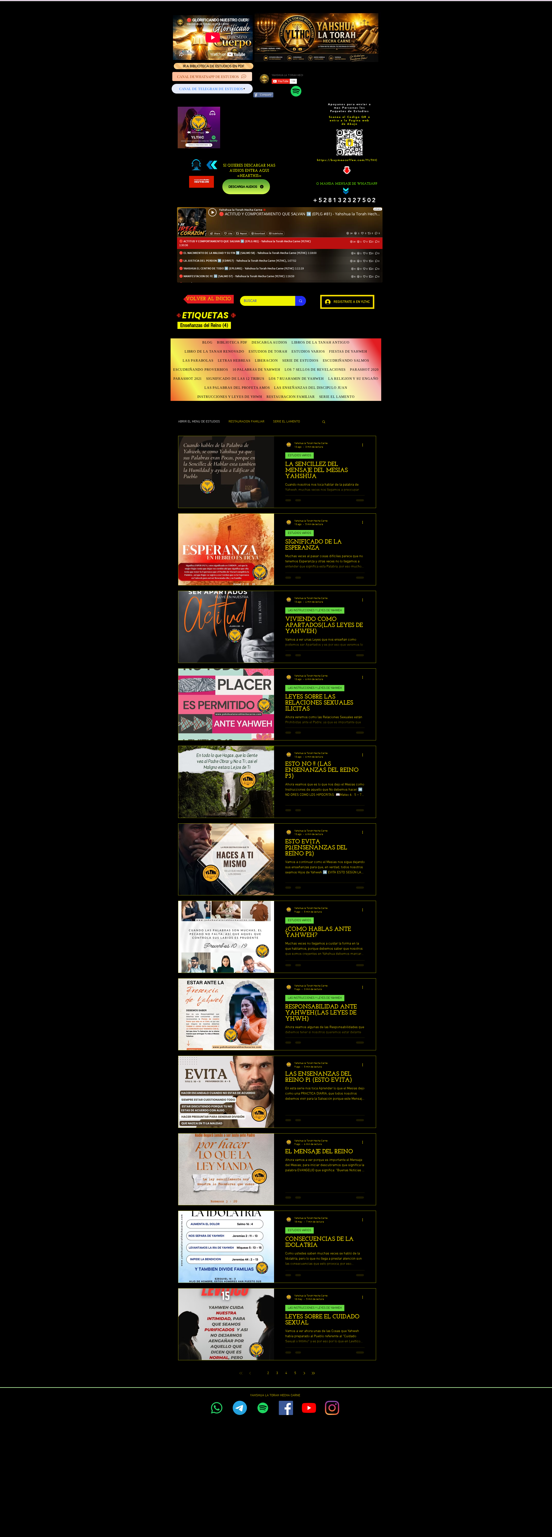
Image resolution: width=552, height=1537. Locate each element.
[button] (214, 351)
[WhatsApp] (217, 1408)
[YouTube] (309, 1408)
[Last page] (313, 1373)
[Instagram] (332, 1408)
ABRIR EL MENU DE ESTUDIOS (199, 422)
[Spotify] (296, 91)
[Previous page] (250, 1373)
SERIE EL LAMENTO (286, 422)
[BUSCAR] (300, 301)
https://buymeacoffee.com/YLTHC (347, 160)
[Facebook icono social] (286, 1408)
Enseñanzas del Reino (205, 325)
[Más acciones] (364, 444)
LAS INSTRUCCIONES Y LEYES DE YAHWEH (315, 610)
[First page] (241, 1373)
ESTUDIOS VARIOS (299, 455)
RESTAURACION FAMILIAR (246, 422)
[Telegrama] (240, 1408)
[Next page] (304, 1373)
